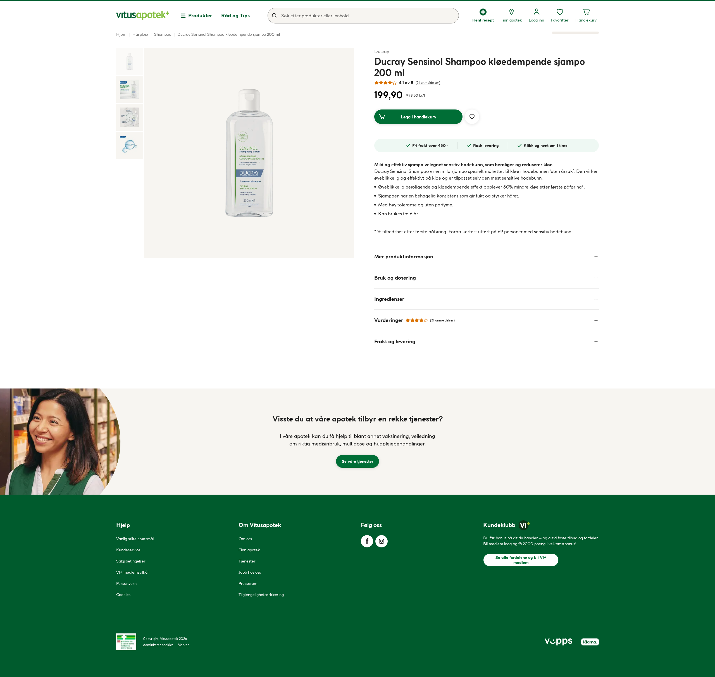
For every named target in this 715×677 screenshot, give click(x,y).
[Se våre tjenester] (357, 441)
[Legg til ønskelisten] (472, 116)
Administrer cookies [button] (158, 645)
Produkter (200, 15)
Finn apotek (249, 549)
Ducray (381, 51)
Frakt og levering (394, 341)
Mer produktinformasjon (403, 256)
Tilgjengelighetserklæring (261, 594)
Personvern (126, 583)
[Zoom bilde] (249, 153)
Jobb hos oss (250, 572)
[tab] (129, 61)
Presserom (248, 583)
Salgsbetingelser (131, 561)
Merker (183, 645)
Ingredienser (389, 299)
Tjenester (247, 561)
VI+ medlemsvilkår (132, 572)
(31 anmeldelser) (428, 82)
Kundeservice (128, 549)
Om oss (245, 538)
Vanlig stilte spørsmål (135, 538)
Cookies (123, 594)
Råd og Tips (235, 15)
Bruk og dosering (395, 278)
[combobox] (363, 15)
